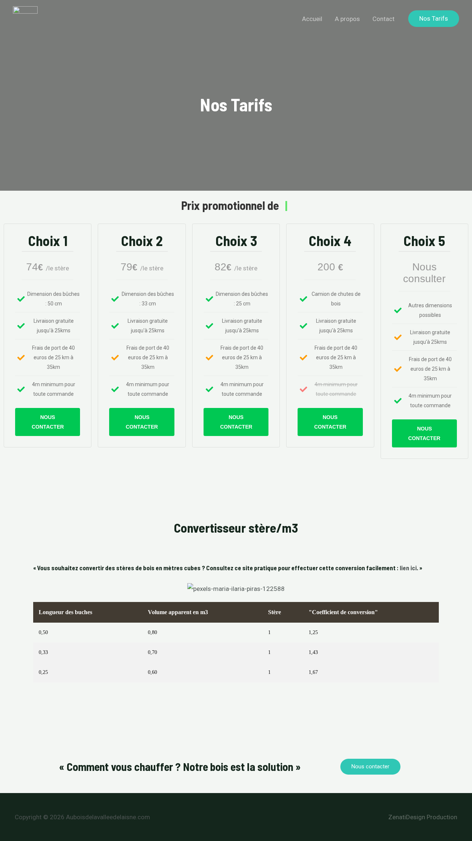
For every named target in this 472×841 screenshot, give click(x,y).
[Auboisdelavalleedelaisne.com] (25, 18)
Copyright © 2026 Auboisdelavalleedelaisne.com (82, 817)
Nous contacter (48, 422)
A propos (347, 19)
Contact (383, 19)
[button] (433, 18)
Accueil (312, 19)
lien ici (408, 567)
